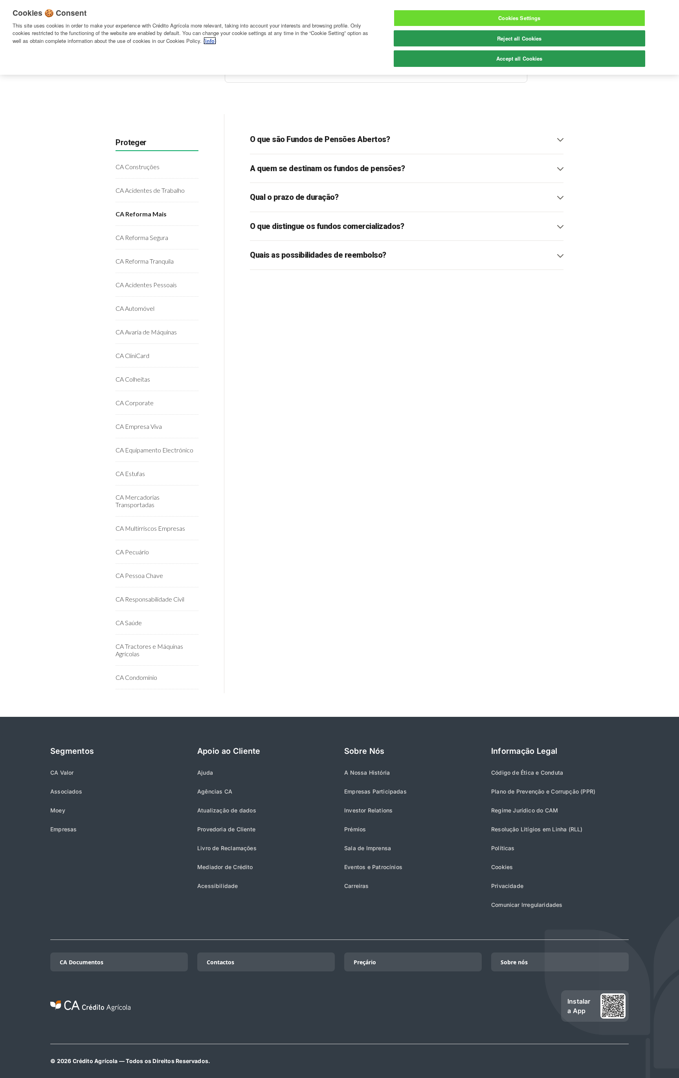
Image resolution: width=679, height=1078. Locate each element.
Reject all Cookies (519, 38)
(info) (210, 40)
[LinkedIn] (463, 1006)
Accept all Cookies (519, 58)
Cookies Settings (519, 18)
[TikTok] (438, 1006)
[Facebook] (514, 1006)
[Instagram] (488, 1006)
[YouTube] (539, 1006)
